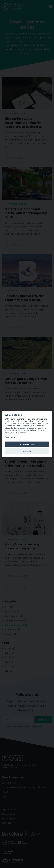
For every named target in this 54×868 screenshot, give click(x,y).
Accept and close (27, 444)
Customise (27, 451)
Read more (10, 437)
